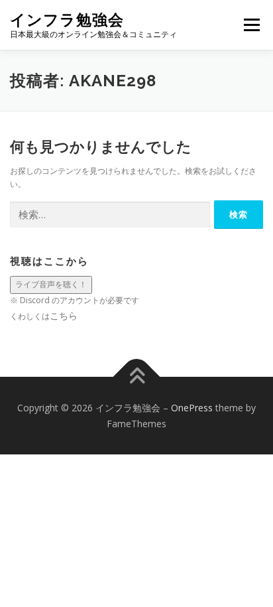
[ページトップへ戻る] (136, 376)
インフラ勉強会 (67, 20)
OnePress (192, 407)
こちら (64, 315)
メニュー (251, 25)
